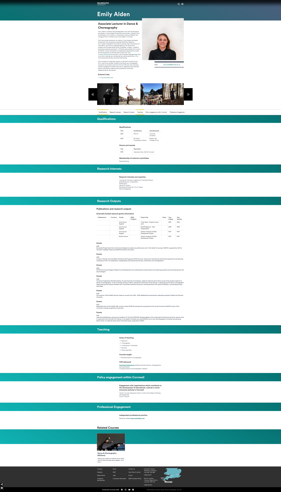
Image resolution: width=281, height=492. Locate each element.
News (114, 469)
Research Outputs (129, 112)
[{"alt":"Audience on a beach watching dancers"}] (151, 94)
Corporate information (119, 478)
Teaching (140, 112)
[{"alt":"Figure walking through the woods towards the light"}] (173, 94)
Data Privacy (167, 489)
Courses (99, 469)
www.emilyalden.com (106, 77)
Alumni (130, 475)
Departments (101, 475)
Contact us (131, 469)
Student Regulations (172, 489)
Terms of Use (179, 489)
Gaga (135, 54)
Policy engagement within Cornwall (156, 112)
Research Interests (115, 112)
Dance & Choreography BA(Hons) (111, 449)
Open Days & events (134, 472)
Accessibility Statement (151, 489)
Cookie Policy (157, 489)
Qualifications (103, 112)
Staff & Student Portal (134, 478)
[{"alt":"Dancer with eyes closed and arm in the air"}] (108, 94)
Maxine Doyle (108, 54)
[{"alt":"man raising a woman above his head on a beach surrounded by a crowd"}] (129, 94)
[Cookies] (2, 488)
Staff (114, 472)
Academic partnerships (101, 479)
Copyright (162, 489)
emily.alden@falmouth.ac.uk (171, 65)
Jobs (114, 475)
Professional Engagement (177, 112)
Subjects (99, 472)
